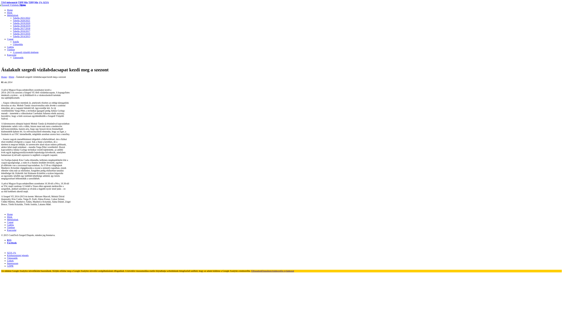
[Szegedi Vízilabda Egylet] (10, 5)
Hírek (11, 77)
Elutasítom (266, 271)
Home (4, 77)
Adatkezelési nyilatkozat (282, 271)
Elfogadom (256, 271)
